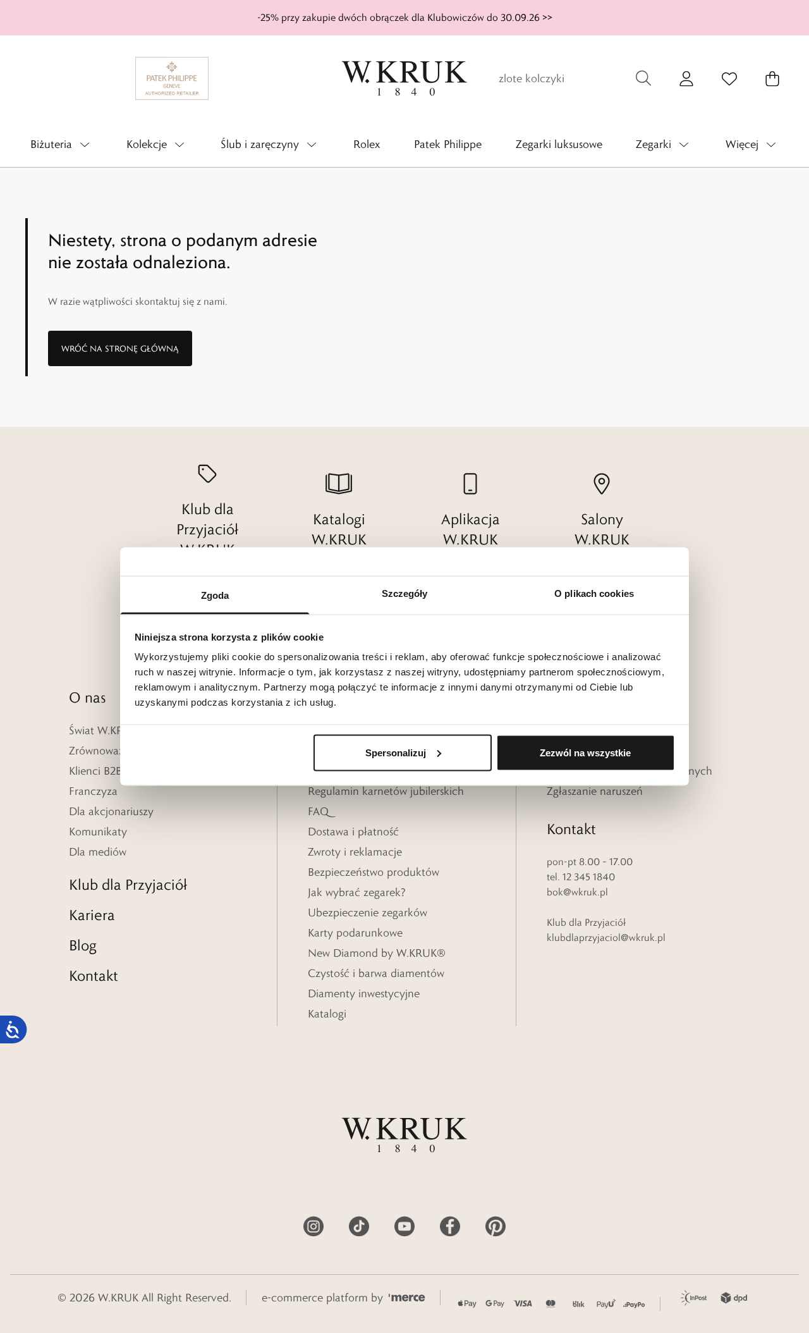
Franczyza (93, 791)
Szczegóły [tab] (405, 593)
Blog (83, 945)
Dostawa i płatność (353, 831)
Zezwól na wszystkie (585, 752)
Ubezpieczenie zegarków (367, 912)
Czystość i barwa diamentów (376, 973)
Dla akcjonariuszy (111, 811)
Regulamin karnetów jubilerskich (386, 791)
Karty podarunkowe (355, 933)
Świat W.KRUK (103, 730)
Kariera (92, 915)
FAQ (318, 811)
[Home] (404, 78)
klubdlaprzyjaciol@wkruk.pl (606, 937)
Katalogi (327, 1014)
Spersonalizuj (395, 752)
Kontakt (93, 975)
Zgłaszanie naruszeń (595, 791)
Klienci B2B (95, 771)
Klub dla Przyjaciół (128, 884)
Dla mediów (97, 852)
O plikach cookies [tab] (594, 593)
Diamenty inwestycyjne (364, 993)
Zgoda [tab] (215, 595)
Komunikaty (98, 831)
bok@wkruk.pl (577, 892)
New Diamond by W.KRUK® (377, 953)
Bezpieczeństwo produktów (373, 872)
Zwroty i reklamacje (355, 852)
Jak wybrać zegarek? (357, 892)
